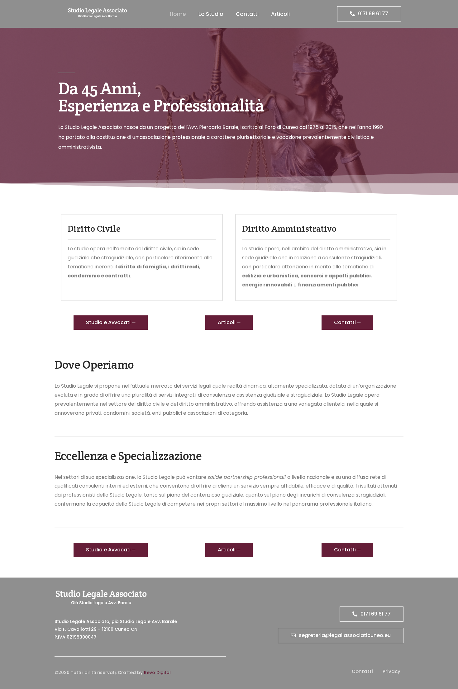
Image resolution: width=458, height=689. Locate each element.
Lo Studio (210, 14)
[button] (369, 13)
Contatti (247, 14)
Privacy (391, 671)
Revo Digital (157, 672)
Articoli (280, 14)
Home (178, 14)
